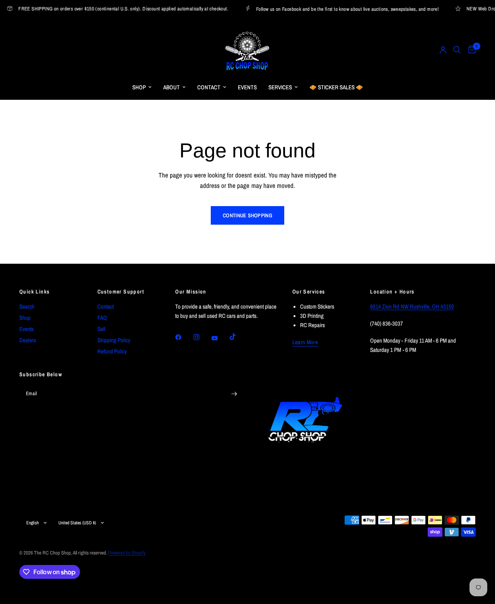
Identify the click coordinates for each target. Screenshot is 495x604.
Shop (25, 318)
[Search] (456, 50)
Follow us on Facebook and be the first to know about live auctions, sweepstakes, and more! (344, 9)
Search (26, 306)
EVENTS (247, 87)
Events (26, 329)
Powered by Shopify (126, 552)
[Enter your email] (234, 394)
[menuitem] (141, 87)
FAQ (102, 318)
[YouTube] (220, 337)
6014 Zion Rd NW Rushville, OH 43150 (412, 306)
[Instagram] (201, 337)
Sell (101, 329)
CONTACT (208, 87)
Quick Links (34, 291)
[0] (470, 50)
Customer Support (120, 291)
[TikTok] (238, 336)
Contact (105, 306)
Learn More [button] (305, 342)
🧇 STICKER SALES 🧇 (336, 87)
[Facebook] (183, 337)
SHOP (139, 87)
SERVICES (280, 87)
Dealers (27, 340)
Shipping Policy (113, 340)
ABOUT (171, 87)
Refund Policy (112, 351)
